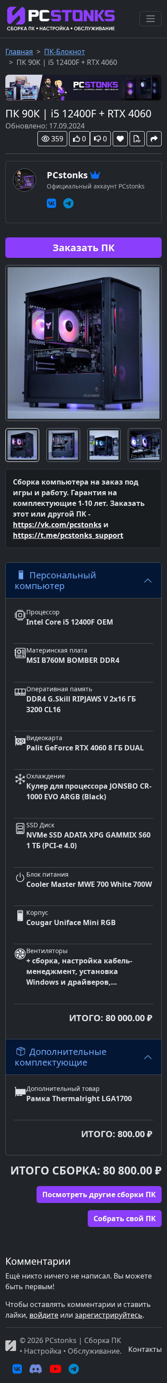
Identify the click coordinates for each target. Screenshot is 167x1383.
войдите (43, 1315)
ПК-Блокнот (64, 51)
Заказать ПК (83, 247)
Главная (19, 51)
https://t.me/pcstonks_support (68, 535)
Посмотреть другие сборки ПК (99, 1194)
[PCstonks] (83, 87)
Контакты (145, 1349)
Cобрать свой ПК (125, 1218)
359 (57, 139)
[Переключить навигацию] (150, 18)
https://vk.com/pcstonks (57, 524)
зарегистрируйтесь (109, 1315)
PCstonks (67, 175)
